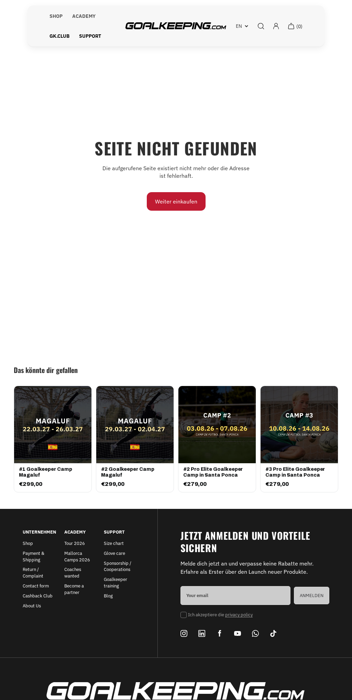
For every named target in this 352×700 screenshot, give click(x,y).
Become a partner (74, 589)
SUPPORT (90, 36)
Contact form (36, 586)
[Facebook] (219, 633)
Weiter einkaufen (176, 201)
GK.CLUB (59, 36)
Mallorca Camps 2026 (77, 556)
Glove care (114, 553)
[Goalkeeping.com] (176, 26)
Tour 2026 (74, 543)
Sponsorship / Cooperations (117, 566)
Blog (108, 596)
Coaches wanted (72, 573)
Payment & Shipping (33, 556)
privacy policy (239, 615)
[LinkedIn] (201, 633)
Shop (28, 543)
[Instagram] (183, 633)
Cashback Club (38, 596)
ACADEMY (84, 16)
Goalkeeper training (115, 582)
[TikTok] (273, 633)
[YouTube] (237, 633)
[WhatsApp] (255, 633)
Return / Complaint (33, 573)
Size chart (114, 543)
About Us (32, 606)
